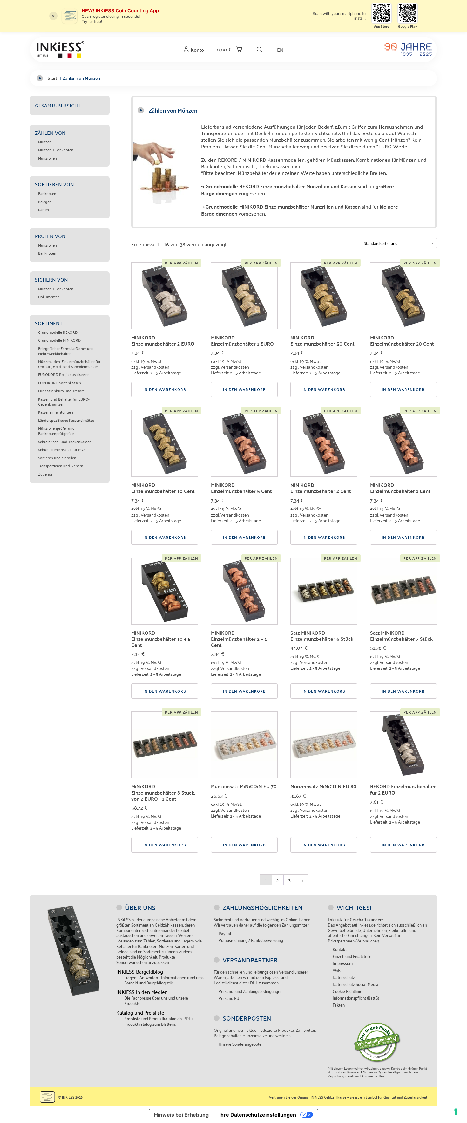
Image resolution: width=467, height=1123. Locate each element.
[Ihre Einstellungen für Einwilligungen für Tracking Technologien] (456, 1112)
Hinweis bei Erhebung (181, 1115)
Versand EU (229, 998)
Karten (43, 209)
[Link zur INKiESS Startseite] (60, 49)
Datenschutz (344, 977)
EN (280, 49)
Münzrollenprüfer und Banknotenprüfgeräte (56, 430)
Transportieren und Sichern (60, 465)
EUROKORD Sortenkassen (59, 382)
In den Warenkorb (164, 389)
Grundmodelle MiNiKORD (59, 340)
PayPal (225, 933)
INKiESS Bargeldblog (139, 971)
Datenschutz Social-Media (355, 984)
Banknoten (47, 193)
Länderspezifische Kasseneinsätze (66, 420)
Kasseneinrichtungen (55, 411)
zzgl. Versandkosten (150, 367)
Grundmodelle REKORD (58, 332)
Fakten (339, 1005)
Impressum (343, 963)
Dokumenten (49, 296)
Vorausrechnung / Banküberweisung (251, 940)
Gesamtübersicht (58, 105)
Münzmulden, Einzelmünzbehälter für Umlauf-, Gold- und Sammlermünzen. (69, 364)
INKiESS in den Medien (142, 992)
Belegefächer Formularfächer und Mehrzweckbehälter (66, 351)
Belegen (44, 201)
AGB (337, 970)
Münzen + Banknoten (55, 149)
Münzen (44, 141)
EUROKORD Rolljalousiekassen (64, 374)
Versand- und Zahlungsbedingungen (250, 991)
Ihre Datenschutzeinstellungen (257, 1115)
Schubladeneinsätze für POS (61, 449)
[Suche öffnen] (259, 49)
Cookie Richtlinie (347, 991)
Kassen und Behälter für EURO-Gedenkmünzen (64, 401)
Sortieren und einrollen (57, 457)
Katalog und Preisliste (140, 1012)
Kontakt (340, 949)
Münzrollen (47, 158)
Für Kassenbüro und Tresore (61, 390)
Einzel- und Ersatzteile (352, 956)
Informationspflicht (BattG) (356, 998)
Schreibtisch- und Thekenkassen (64, 441)
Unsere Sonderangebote (240, 1044)
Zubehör (45, 473)
